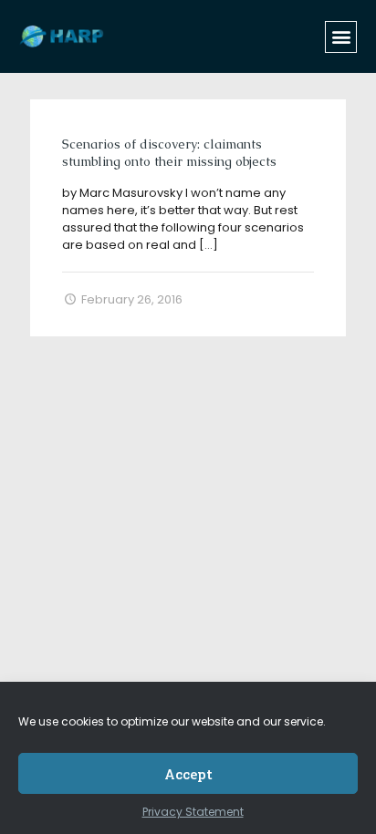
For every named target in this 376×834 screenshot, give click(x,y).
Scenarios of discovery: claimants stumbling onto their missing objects (169, 153)
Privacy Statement (193, 811)
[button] (341, 37)
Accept (188, 774)
